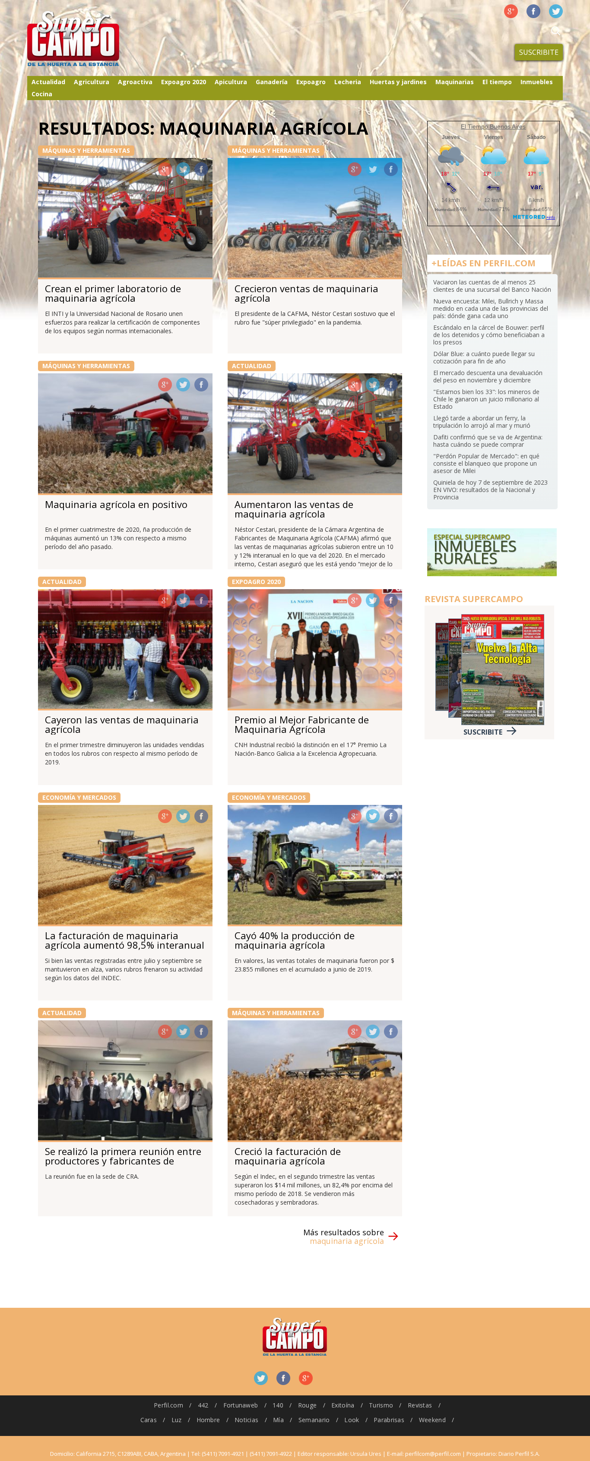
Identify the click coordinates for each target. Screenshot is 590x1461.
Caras (148, 1420)
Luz (176, 1420)
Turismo (381, 1405)
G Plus (511, 11)
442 (203, 1405)
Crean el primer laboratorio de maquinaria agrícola (113, 293)
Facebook (533, 11)
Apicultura (231, 82)
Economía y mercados (79, 797)
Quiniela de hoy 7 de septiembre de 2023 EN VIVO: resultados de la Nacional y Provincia (490, 489)
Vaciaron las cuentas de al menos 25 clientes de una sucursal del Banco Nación (492, 285)
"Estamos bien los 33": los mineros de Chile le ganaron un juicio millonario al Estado (486, 399)
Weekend (432, 1420)
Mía (278, 1420)
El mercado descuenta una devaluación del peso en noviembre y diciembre (487, 376)
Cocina (42, 94)
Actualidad (48, 82)
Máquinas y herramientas (86, 150)
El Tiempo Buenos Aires (493, 126)
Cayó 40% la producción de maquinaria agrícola (295, 940)
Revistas (420, 1405)
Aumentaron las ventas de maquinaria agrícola (294, 509)
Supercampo (91, 39)
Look (351, 1420)
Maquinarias (454, 82)
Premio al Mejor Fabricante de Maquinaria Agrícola (302, 724)
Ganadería (272, 82)
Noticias (246, 1420)
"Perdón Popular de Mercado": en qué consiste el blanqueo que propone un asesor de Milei (486, 463)
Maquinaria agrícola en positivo (116, 504)
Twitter (556, 11)
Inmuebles (536, 82)
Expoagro (311, 82)
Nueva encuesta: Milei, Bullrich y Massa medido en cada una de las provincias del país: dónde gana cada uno (490, 308)
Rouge (307, 1405)
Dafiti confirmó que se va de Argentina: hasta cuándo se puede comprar (487, 440)
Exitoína (342, 1405)
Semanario (314, 1420)
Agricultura (91, 82)
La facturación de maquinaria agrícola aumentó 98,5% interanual (124, 940)
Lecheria (347, 82)
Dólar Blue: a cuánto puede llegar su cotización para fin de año (484, 357)
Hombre (208, 1420)
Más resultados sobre (343, 1236)
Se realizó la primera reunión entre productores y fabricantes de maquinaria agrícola (123, 1161)
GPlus (165, 169)
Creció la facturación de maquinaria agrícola (288, 1156)
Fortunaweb (240, 1405)
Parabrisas (389, 1420)
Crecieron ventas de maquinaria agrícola (306, 293)
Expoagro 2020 (183, 82)
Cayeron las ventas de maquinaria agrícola (122, 724)
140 (278, 1405)
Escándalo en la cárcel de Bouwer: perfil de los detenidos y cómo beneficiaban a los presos (489, 334)
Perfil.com (168, 1405)
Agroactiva (135, 82)
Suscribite (538, 52)
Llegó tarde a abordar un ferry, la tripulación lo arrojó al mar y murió (481, 421)
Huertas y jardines (398, 82)
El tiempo (497, 82)
